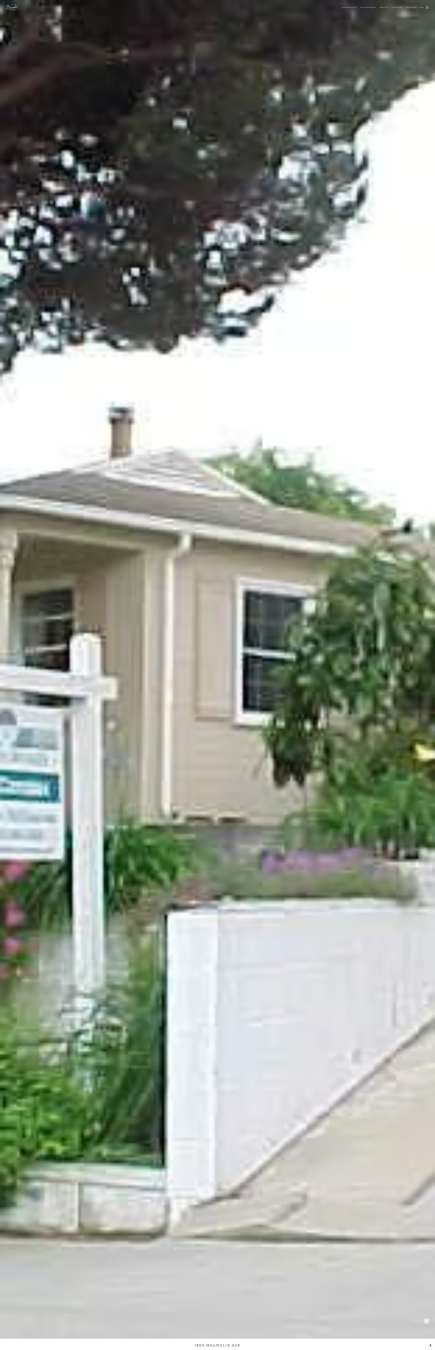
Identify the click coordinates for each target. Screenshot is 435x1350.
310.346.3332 (411, 7)
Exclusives (397, 7)
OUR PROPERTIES (349, 7)
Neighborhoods (368, 7)
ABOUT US (383, 7)
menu (421, 7)
